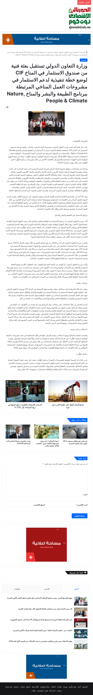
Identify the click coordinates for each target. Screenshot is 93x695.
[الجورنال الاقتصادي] (79, 18)
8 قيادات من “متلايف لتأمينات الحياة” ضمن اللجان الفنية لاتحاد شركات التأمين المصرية (42, 630)
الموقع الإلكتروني (39, 505)
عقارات (59, 687)
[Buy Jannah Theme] (46, 39)
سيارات (22, 687)
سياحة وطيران (44, 687)
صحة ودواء (8, 687)
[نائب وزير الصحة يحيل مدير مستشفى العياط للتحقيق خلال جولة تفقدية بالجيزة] (80, 612)
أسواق (28, 687)
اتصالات (53, 687)
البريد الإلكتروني (81, 505)
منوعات (59, 691)
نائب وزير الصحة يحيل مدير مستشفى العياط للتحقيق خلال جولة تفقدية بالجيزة (45, 609)
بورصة (65, 687)
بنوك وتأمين (72, 687)
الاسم (84, 494)
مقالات (33, 691)
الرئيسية (83, 52)
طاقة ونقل (35, 687)
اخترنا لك (52, 691)
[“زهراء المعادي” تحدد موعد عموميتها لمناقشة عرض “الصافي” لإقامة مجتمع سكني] (46, 432)
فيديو (46, 691)
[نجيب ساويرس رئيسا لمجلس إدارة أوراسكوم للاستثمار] (18, 432)
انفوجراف (40, 691)
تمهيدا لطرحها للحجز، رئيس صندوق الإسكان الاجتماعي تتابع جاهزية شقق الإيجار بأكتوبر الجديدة (39, 598)
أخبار (79, 687)
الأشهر (76, 589)
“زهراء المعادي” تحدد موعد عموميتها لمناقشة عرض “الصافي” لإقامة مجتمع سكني (47, 443)
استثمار (76, 52)
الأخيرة (47, 589)
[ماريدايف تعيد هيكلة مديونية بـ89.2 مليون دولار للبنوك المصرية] (75, 432)
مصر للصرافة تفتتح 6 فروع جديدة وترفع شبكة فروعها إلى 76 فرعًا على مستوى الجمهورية (41, 619)
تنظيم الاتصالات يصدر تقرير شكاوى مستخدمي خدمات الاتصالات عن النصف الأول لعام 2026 (40, 641)
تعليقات (17, 589)
